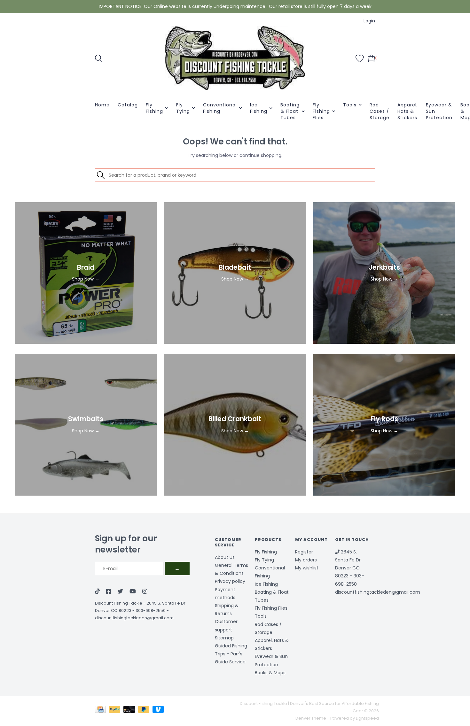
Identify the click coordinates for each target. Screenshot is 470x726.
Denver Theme (310, 718)
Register (304, 552)
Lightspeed (367, 718)
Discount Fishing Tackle (118, 603)
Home (102, 105)
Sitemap (224, 638)
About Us (225, 557)
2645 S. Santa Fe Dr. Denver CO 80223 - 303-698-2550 (349, 568)
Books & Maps (270, 672)
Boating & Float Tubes (290, 111)
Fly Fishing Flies (321, 111)
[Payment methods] (102, 711)
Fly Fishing (154, 108)
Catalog (128, 105)
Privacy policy (230, 581)
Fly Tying (183, 108)
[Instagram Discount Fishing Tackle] (144, 592)
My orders (306, 560)
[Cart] (371, 58)
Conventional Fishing (220, 108)
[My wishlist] (360, 58)
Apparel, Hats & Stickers (407, 111)
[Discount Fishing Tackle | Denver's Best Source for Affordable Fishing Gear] (235, 58)
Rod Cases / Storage (379, 111)
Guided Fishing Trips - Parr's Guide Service (231, 654)
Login (369, 21)
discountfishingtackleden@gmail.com (134, 618)
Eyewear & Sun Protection (439, 111)
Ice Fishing (258, 108)
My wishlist (306, 568)
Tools (349, 105)
